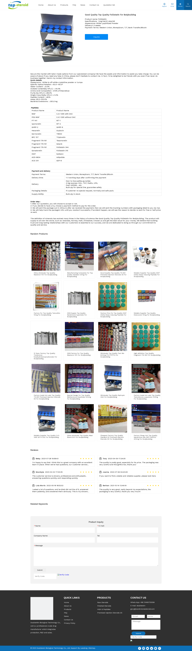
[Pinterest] (159, 648)
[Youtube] (151, 648)
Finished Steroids (104, 606)
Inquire (96, 37)
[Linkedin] (143, 648)
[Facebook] (139, 648)
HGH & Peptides (103, 609)
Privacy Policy (69, 623)
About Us (67, 606)
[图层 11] (41, 608)
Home (66, 602)
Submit (40, 570)
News (66, 616)
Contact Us (68, 620)
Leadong (83, 648)
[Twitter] (147, 648)
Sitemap (91, 648)
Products (67, 609)
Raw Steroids (102, 602)
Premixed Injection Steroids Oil (109, 613)
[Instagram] (155, 648)
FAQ (65, 613)
